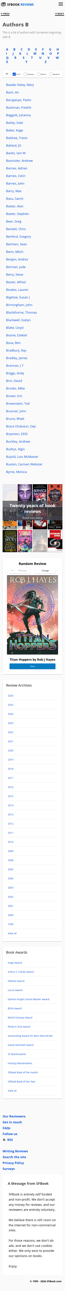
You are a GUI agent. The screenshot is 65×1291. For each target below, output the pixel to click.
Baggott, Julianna (18, 115)
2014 (10, 805)
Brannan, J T (15, 365)
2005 (10, 869)
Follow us (10, 1134)
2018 (10, 768)
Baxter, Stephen (17, 214)
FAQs (6, 1128)
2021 (10, 741)
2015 (10, 796)
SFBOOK (20, 4)
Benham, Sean (16, 244)
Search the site (14, 1157)
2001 (10, 906)
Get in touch (12, 1122)
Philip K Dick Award (19, 1026)
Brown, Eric (14, 396)
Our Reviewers (14, 1116)
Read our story (32, 518)
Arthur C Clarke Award (21, 971)
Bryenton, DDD (17, 434)
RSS (10, 1140)
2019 (10, 759)
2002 (10, 896)
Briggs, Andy (15, 373)
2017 (10, 778)
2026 (10, 695)
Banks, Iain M (15, 153)
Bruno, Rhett (15, 419)
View (32, 666)
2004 (10, 878)
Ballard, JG (13, 145)
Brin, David (14, 381)
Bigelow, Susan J (18, 297)
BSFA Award (15, 1008)
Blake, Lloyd (14, 328)
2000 (10, 915)
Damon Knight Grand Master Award (28, 999)
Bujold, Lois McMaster (22, 457)
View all (12, 933)
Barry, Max (13, 191)
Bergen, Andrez (17, 259)
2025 (10, 704)
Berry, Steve (14, 274)
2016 (10, 787)
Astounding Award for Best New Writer (30, 1035)
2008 (10, 860)
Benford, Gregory (18, 236)
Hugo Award (15, 962)
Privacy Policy (13, 1163)
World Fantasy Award (20, 1017)
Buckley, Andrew (18, 441)
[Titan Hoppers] (32, 653)
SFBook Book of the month (23, 1072)
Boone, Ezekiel (16, 335)
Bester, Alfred (16, 282)
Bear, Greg (13, 221)
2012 (10, 823)
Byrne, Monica (16, 472)
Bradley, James (17, 358)
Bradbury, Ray (16, 350)
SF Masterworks (17, 1054)
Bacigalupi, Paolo (18, 100)
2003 (10, 887)
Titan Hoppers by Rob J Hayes (32, 659)
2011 (10, 832)
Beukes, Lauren (17, 290)
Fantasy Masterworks (20, 1063)
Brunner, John (16, 411)
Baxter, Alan (14, 206)
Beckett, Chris (16, 229)
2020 (10, 750)
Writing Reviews (15, 1151)
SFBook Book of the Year (22, 1081)
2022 (10, 732)
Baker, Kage (14, 130)
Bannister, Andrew (19, 161)
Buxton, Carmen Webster (24, 464)
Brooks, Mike (15, 388)
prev (6, 13)
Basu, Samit (14, 198)
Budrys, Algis (15, 449)
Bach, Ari (12, 92)
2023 (10, 723)
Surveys (9, 1169)
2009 (10, 851)
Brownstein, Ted (18, 403)
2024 (10, 714)
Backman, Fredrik (18, 107)
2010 (10, 842)
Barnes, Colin (15, 176)
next (60, 13)
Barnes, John (15, 183)
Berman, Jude (16, 267)
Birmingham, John (19, 305)
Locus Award (15, 990)
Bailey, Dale (14, 123)
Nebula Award (16, 981)
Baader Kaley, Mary (20, 85)
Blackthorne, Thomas (21, 312)
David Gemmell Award (21, 1045)
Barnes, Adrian (16, 168)
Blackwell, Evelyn (18, 320)
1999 (10, 924)
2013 (10, 814)
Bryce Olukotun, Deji (21, 426)
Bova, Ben (13, 343)
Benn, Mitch (14, 252)
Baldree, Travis (17, 138)
